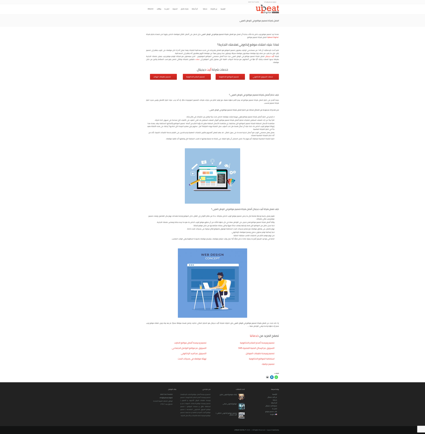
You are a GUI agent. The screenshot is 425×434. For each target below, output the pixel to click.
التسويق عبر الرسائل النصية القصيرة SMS (256, 348)
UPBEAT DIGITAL (239, 429)
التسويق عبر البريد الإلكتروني (193, 353)
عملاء (197, 59)
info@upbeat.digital (166, 397)
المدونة (175, 8)
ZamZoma (275, 429)
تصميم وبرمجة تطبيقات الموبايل (260, 353)
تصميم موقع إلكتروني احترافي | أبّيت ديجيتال (226, 414)
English (150, 8)
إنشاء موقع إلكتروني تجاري (228, 394)
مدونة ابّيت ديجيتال (271, 405)
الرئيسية (223, 8)
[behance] (150, 2)
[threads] (147, 2)
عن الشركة (214, 8)
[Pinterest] (155, 2)
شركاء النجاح (184, 8)
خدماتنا (205, 8)
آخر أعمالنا (195, 8)
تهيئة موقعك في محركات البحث (192, 359)
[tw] (166, 2)
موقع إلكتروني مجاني (230, 403)
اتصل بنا (166, 8)
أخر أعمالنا (274, 402)
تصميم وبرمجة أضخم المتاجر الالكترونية (257, 343)
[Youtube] (158, 2)
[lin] (164, 2)
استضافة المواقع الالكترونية (261, 359)
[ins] (161, 2)
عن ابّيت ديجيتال (272, 397)
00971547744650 (166, 394)
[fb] (169, 2)
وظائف (159, 8)
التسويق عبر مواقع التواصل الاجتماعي (189, 348)
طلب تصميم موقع (271, 411)
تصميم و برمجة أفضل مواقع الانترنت (190, 343)
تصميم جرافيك (268, 364)
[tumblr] (153, 2)
